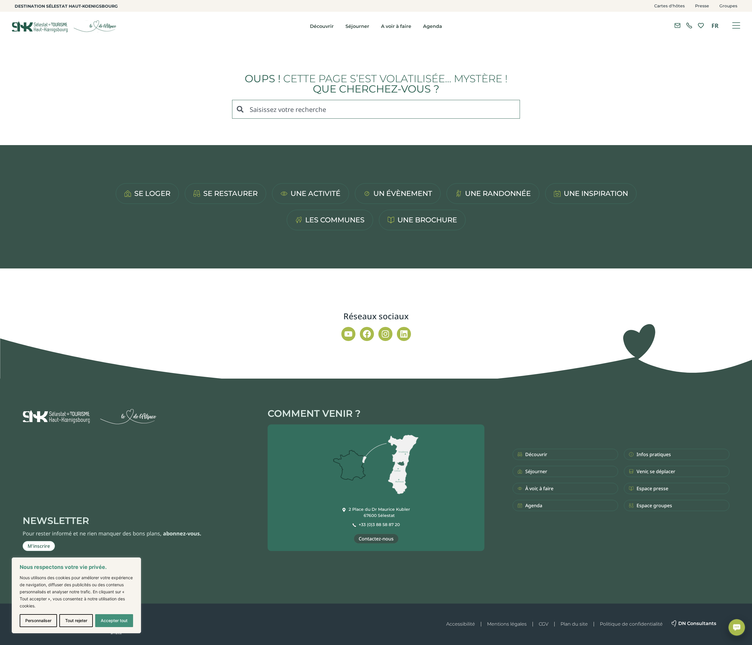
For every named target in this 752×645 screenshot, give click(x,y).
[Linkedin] (404, 334)
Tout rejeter (76, 620)
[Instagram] (385, 334)
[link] (689, 25)
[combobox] (376, 109)
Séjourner (357, 26)
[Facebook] (367, 334)
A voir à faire (396, 26)
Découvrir (322, 26)
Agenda (432, 26)
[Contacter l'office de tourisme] (677, 25)
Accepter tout (114, 620)
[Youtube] (348, 334)
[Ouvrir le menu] (736, 25)
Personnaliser (38, 620)
